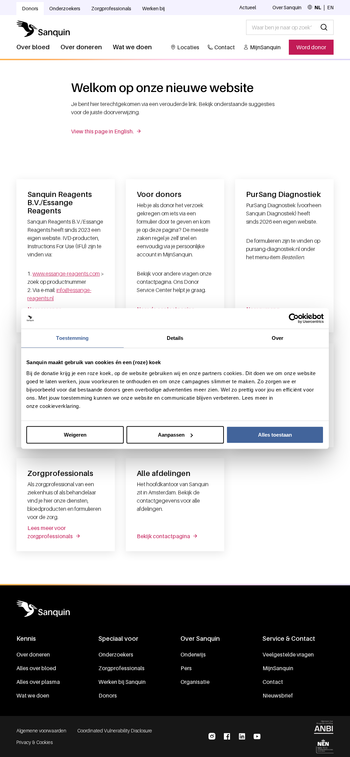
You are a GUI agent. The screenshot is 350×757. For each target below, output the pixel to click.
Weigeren (75, 435)
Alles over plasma (38, 681)
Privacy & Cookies (34, 742)
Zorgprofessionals (111, 8)
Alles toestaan (275, 435)
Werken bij (153, 8)
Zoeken (324, 27)
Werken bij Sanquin (122, 681)
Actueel (247, 7)
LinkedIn (242, 736)
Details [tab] (175, 338)
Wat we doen (132, 47)
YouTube (257, 736)
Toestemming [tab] (72, 338)
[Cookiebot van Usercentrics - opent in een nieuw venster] (294, 318)
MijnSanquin (265, 47)
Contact (224, 47)
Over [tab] (277, 338)
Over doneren (81, 47)
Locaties (188, 47)
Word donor (311, 47)
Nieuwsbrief (277, 695)
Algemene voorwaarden (41, 730)
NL (317, 7)
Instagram (212, 736)
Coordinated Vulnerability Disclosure (114, 730)
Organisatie (195, 681)
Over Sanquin (286, 7)
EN (330, 7)
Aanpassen (171, 435)
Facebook (227, 736)
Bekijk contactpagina (163, 536)
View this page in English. (102, 131)
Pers (186, 668)
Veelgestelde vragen (288, 654)
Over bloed (33, 47)
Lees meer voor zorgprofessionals (50, 532)
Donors (30, 8)
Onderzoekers (64, 8)
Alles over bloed (36, 668)
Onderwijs (193, 654)
